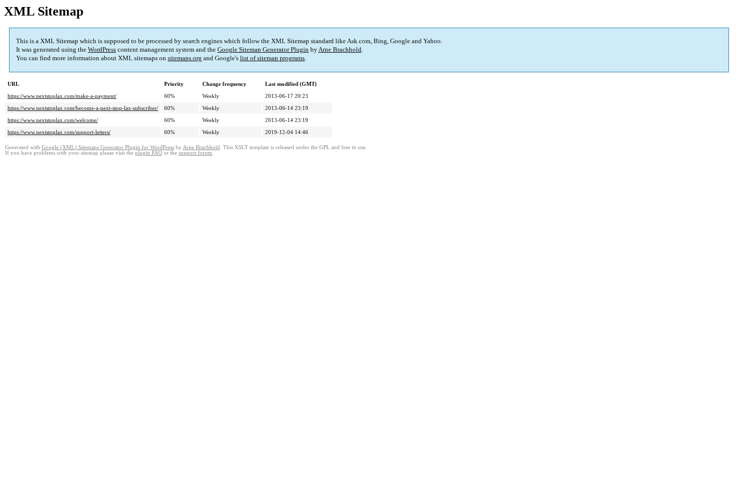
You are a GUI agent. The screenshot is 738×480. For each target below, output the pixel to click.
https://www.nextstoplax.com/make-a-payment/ (62, 96)
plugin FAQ (148, 153)
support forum (195, 153)
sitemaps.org (185, 58)
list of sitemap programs (272, 58)
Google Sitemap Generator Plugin (263, 49)
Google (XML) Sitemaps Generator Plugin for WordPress (108, 147)
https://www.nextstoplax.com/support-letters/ (59, 132)
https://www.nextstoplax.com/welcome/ (53, 120)
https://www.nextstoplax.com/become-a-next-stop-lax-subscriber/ (83, 108)
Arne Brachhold (339, 49)
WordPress (102, 49)
